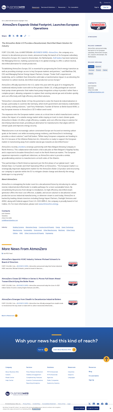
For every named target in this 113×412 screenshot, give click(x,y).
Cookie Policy (36, 409)
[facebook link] (102, 404)
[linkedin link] (94, 404)
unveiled (21, 147)
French (98, 70)
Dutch (91, 73)
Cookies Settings (79, 408)
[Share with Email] (21, 35)
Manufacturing (17, 230)
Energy (58, 227)
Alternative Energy (31, 227)
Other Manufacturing (50, 230)
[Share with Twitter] (13, 35)
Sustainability (28, 230)
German (91, 70)
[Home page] (13, 7)
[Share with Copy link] (25, 35)
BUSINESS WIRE (40, 52)
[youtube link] (98, 404)
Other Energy (70, 230)
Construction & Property (46, 227)
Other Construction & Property (34, 233)
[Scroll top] (106, 359)
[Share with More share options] (29, 35)
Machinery (61, 230)
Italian (105, 70)
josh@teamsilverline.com (10, 220)
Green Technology (67, 227)
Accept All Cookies (92, 408)
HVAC (21, 233)
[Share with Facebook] (17, 35)
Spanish (98, 66)
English (91, 66)
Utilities (15, 233)
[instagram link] (106, 404)
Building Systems (18, 227)
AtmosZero (53, 52)
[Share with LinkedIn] (9, 35)
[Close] (110, 408)
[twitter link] (89, 404)
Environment (38, 230)
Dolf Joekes (57, 58)
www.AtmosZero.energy (48, 204)
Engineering (49, 233)
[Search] (100, 2)
